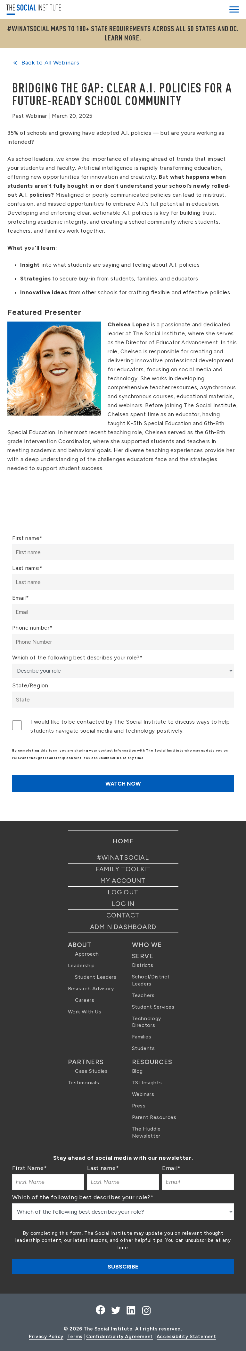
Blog (137, 1071)
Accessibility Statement (186, 1336)
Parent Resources (154, 1117)
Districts (142, 965)
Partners (86, 1062)
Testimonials (83, 1083)
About (80, 945)
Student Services (153, 1007)
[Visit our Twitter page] (115, 1310)
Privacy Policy (46, 1336)
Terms (74, 1336)
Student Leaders (96, 977)
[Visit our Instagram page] (146, 1310)
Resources (152, 1062)
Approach (87, 954)
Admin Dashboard (123, 927)
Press (139, 1106)
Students (143, 1048)
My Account (123, 880)
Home (122, 841)
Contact (123, 915)
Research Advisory (91, 988)
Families (142, 1037)
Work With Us (85, 1012)
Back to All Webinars (49, 62)
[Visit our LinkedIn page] (130, 1310)
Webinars (143, 1094)
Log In (123, 904)
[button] (234, 10)
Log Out (123, 892)
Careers (84, 1000)
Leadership (81, 965)
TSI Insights (147, 1083)
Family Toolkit (123, 869)
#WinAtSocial (123, 857)
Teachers (143, 995)
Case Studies (91, 1071)
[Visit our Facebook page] (100, 1310)
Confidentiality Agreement (119, 1336)
